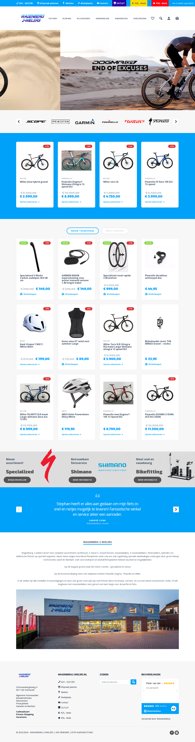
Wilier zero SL (111, 181)
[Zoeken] (133, 682)
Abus (64, 411)
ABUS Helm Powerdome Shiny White (75, 415)
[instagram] (177, 733)
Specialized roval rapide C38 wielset (117, 276)
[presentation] (19, 121)
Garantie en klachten (25, 706)
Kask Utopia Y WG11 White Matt (31, 345)
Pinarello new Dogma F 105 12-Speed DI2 (116, 415)
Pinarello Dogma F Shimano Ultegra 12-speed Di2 (73, 184)
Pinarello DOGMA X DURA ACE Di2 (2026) (159, 415)
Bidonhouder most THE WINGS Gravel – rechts (158, 342)
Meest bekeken (115, 230)
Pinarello (67, 178)
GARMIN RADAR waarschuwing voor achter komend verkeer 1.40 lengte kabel (75, 279)
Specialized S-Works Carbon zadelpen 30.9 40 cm (34, 278)
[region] (97, 70)
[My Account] (168, 18)
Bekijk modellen (17, 480)
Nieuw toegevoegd (82, 230)
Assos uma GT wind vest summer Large (75, 342)
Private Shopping (25, 714)
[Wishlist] (152, 18)
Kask (22, 341)
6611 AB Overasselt (25, 690)
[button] (160, 18)
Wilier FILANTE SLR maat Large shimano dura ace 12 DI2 (34, 417)
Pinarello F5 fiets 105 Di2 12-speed (159, 183)
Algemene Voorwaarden (27, 695)
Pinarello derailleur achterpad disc (156, 276)
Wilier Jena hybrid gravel (34, 181)
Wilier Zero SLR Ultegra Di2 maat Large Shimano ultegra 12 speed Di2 (117, 347)
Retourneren (22, 700)
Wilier (23, 178)
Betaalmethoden (24, 698)
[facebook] (172, 733)
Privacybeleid (22, 703)
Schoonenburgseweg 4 (26, 687)
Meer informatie (82, 480)
